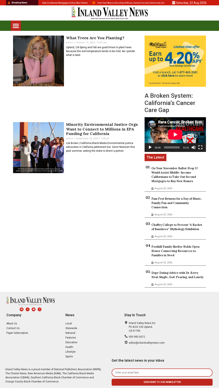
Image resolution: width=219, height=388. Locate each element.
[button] (16, 26)
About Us (11, 323)
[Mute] (193, 147)
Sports (69, 356)
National (70, 332)
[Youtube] (34, 309)
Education (71, 342)
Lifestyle (70, 351)
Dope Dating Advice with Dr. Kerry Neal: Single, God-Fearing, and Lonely (177, 275)
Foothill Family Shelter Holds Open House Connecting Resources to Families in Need (175, 251)
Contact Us (13, 328)
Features (70, 337)
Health (69, 347)
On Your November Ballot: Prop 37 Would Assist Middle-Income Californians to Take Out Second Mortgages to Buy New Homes (174, 174)
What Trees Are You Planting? (95, 37)
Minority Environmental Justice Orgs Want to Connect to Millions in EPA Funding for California (102, 129)
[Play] (150, 147)
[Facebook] (22, 309)
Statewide (71, 328)
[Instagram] (39, 309)
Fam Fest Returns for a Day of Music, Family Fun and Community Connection (176, 203)
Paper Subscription (17, 332)
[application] (175, 134)
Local (68, 323)
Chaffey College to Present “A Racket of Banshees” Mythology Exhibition (176, 227)
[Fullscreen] (200, 147)
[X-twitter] (28, 309)
